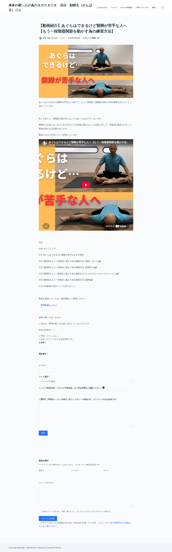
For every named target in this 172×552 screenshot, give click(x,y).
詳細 (153, 7)
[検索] (162, 8)
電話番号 (43, 354)
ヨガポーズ (87, 38)
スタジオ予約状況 (126, 7)
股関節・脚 (95, 38)
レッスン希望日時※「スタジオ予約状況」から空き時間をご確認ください (72, 388)
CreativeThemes (53, 547)
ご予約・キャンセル (142, 7)
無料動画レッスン (49, 305)
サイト (106, 470)
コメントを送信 (48, 518)
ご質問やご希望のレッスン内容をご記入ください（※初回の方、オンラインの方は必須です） (78, 399)
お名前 (42, 342)
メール (42, 365)
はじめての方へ (102, 7)
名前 (41, 470)
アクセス (114, 7)
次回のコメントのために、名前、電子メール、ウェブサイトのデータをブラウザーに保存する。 (77, 511)
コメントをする (46, 482)
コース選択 (44, 376)
